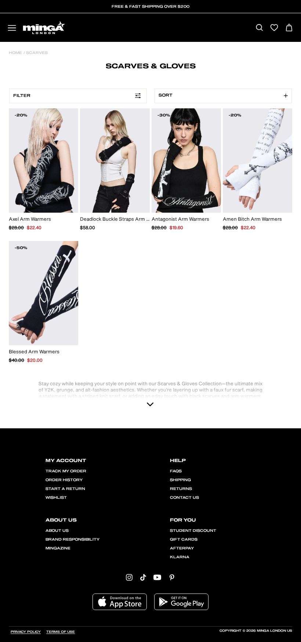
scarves (36, 53)
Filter (21, 96)
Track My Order (66, 471)
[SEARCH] (259, 28)
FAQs (176, 471)
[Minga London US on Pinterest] (171, 576)
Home (15, 53)
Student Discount (193, 531)
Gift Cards (183, 539)
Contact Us (184, 497)
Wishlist (56, 497)
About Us (57, 531)
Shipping (180, 480)
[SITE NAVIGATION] (12, 28)
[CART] (289, 28)
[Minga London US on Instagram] (129, 576)
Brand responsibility (72, 539)
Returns (181, 489)
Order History (64, 480)
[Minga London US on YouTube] (157, 576)
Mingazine (58, 548)
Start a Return (65, 489)
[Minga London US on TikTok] (143, 576)
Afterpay (182, 548)
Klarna (179, 557)
